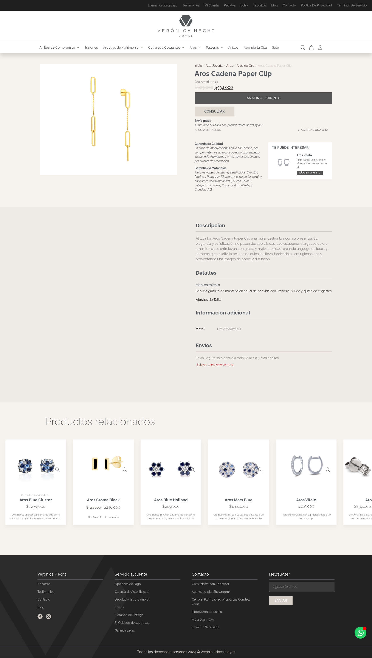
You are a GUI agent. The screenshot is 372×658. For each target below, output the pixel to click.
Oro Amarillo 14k (229, 329)
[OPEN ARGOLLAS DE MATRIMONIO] (142, 47)
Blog (274, 5)
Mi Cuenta (212, 5)
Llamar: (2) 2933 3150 (163, 5)
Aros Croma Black (103, 516)
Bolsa (244, 5)
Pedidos (229, 5)
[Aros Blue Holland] (192, 485)
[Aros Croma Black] (125, 485)
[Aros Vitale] (328, 485)
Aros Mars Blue (239, 516)
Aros (229, 65)
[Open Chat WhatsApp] (360, 633)
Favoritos (259, 5)
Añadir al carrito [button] (309, 173)
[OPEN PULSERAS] (222, 47)
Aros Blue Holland (171, 516)
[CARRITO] (311, 47)
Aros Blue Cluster (36, 516)
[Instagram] (48, 632)
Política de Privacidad (316, 5)
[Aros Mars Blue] (260, 485)
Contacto (289, 5)
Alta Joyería (214, 65)
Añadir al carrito (263, 98)
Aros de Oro (245, 65)
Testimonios (191, 5)
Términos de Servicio (352, 5)
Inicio (198, 65)
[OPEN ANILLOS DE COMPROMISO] (78, 47)
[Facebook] (40, 632)
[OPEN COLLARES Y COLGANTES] (183, 47)
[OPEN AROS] (199, 47)
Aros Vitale (304, 155)
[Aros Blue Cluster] (57, 485)
